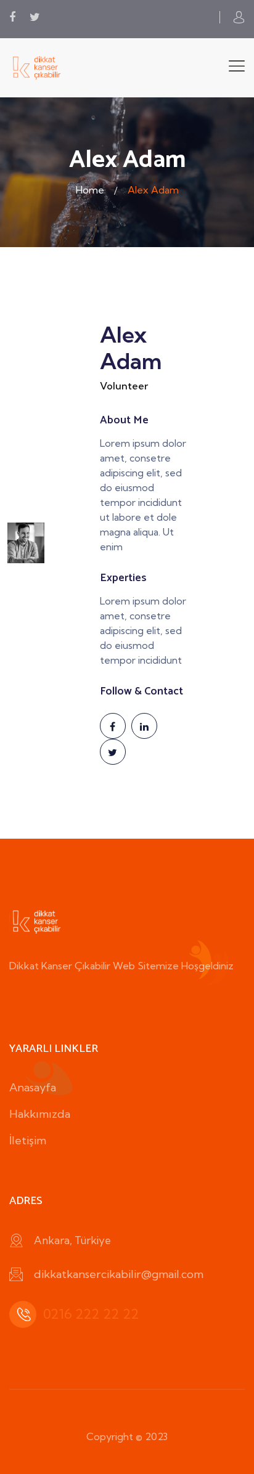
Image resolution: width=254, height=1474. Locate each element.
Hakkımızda (39, 1114)
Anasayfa (32, 1087)
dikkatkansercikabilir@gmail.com (118, 1274)
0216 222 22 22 (91, 1313)
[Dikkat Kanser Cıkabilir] (37, 67)
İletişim (27, 1140)
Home (90, 190)
